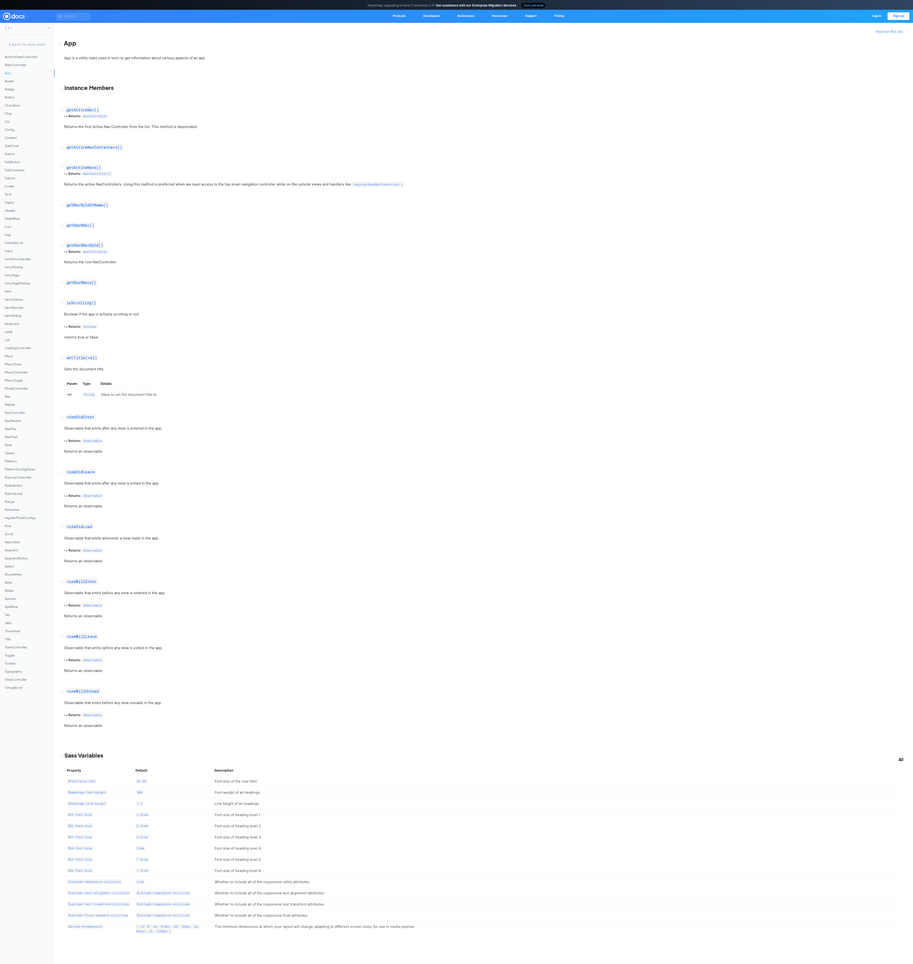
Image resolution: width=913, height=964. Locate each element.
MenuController (16, 372)
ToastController (16, 647)
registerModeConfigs (20, 518)
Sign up (898, 16)
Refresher (12, 510)
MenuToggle (14, 380)
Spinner (10, 599)
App (8, 73)
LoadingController (18, 348)
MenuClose (13, 364)
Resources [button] (500, 16)
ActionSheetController (21, 57)
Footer (10, 186)
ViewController (16, 679)
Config (10, 130)
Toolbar (10, 663)
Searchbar (12, 542)
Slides (9, 590)
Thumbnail (12, 631)
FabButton (12, 162)
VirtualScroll (13, 688)
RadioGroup (14, 493)
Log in (876, 16)
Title (8, 639)
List (7, 340)
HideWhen (12, 218)
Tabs (8, 623)
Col (7, 121)
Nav (7, 396)
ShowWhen (13, 574)
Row (8, 526)
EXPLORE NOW (534, 5)
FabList (10, 178)
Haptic (9, 202)
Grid (8, 194)
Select (9, 566)
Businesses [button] (465, 16)
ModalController (16, 388)
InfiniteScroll (14, 243)
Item (8, 291)
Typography (13, 671)
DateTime (12, 146)
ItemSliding (13, 316)
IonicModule (14, 267)
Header (10, 210)
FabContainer (15, 170)
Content (11, 138)
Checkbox (12, 105)
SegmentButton (16, 558)
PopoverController (18, 477)
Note (8, 445)
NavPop (10, 429)
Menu (9, 356)
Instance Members (89, 88)
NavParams (13, 421)
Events (10, 154)
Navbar (10, 404)
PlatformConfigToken (20, 469)
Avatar (9, 81)
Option (10, 453)
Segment (11, 550)
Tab (7, 615)
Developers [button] (431, 16)
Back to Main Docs (28, 45)
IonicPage (12, 275)
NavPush (11, 437)
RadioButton (14, 485)
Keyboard (12, 324)
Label (9, 332)
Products (399, 16)
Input (8, 251)
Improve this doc (889, 31)
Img (7, 235)
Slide (8, 582)
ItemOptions (14, 299)
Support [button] (531, 16)
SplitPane (11, 607)
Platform (11, 461)
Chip (8, 113)
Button (10, 97)
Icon (8, 227)
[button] (27, 15)
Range (9, 502)
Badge (9, 89)
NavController (15, 413)
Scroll (9, 534)
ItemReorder (14, 307)
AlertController (15, 65)
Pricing (559, 16)
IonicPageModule (17, 283)
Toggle (10, 655)
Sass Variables (83, 756)
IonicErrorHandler (18, 259)
